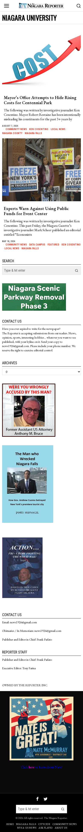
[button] (76, 270)
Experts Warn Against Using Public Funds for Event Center (36, 211)
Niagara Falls (33, 133)
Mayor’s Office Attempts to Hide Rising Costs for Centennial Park (40, 100)
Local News (58, 129)
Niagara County (12, 133)
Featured (53, 244)
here (31, 767)
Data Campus (37, 244)
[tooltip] (37, 798)
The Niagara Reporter (55, 818)
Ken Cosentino (38, 129)
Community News (16, 129)
